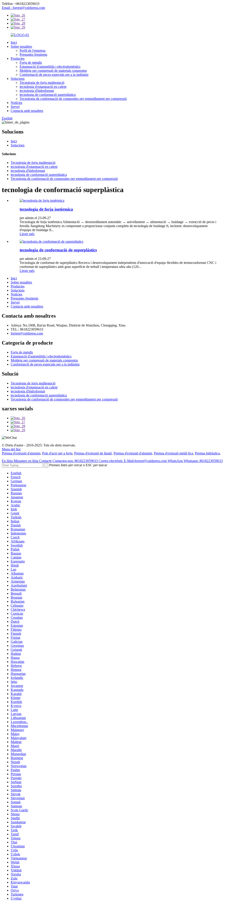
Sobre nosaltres (21, 46)
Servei (15, 107)
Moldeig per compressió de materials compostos (53, 70)
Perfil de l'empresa (32, 50)
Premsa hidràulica (207, 453)
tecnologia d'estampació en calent (43, 86)
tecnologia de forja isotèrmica (46, 209)
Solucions (17, 78)
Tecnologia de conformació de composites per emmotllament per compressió (73, 99)
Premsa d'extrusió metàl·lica (173, 453)
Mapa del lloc (11, 449)
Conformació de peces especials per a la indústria (54, 74)
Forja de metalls (31, 62)
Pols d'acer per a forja (57, 453)
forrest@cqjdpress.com (27, 333)
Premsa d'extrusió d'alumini (21, 453)
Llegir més (27, 234)
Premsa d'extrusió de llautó (93, 453)
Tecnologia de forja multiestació (42, 82)
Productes (17, 58)
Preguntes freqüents (33, 54)
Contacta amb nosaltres (27, 111)
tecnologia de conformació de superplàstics (58, 250)
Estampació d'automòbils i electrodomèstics (50, 66)
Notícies (16, 103)
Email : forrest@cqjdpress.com (23, 8)
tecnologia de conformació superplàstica (48, 95)
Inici (14, 42)
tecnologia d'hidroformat (37, 90)
